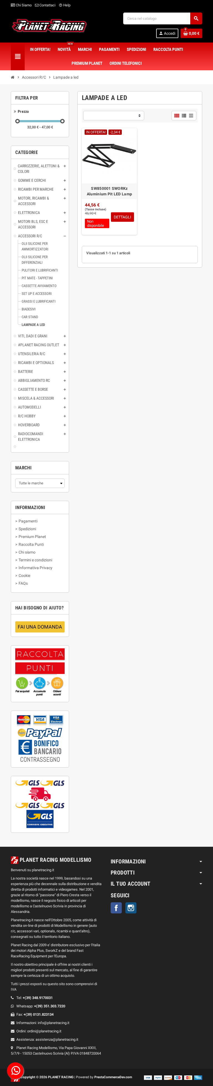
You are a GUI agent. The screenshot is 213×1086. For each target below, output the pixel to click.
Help (64, 5)
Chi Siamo (23, 5)
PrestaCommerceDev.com (113, 1077)
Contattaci (47, 5)
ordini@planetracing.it (44, 1031)
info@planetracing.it (53, 1023)
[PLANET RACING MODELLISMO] (49, 25)
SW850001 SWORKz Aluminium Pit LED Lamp (109, 191)
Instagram (130, 907)
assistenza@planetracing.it (57, 1039)
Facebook (116, 907)
